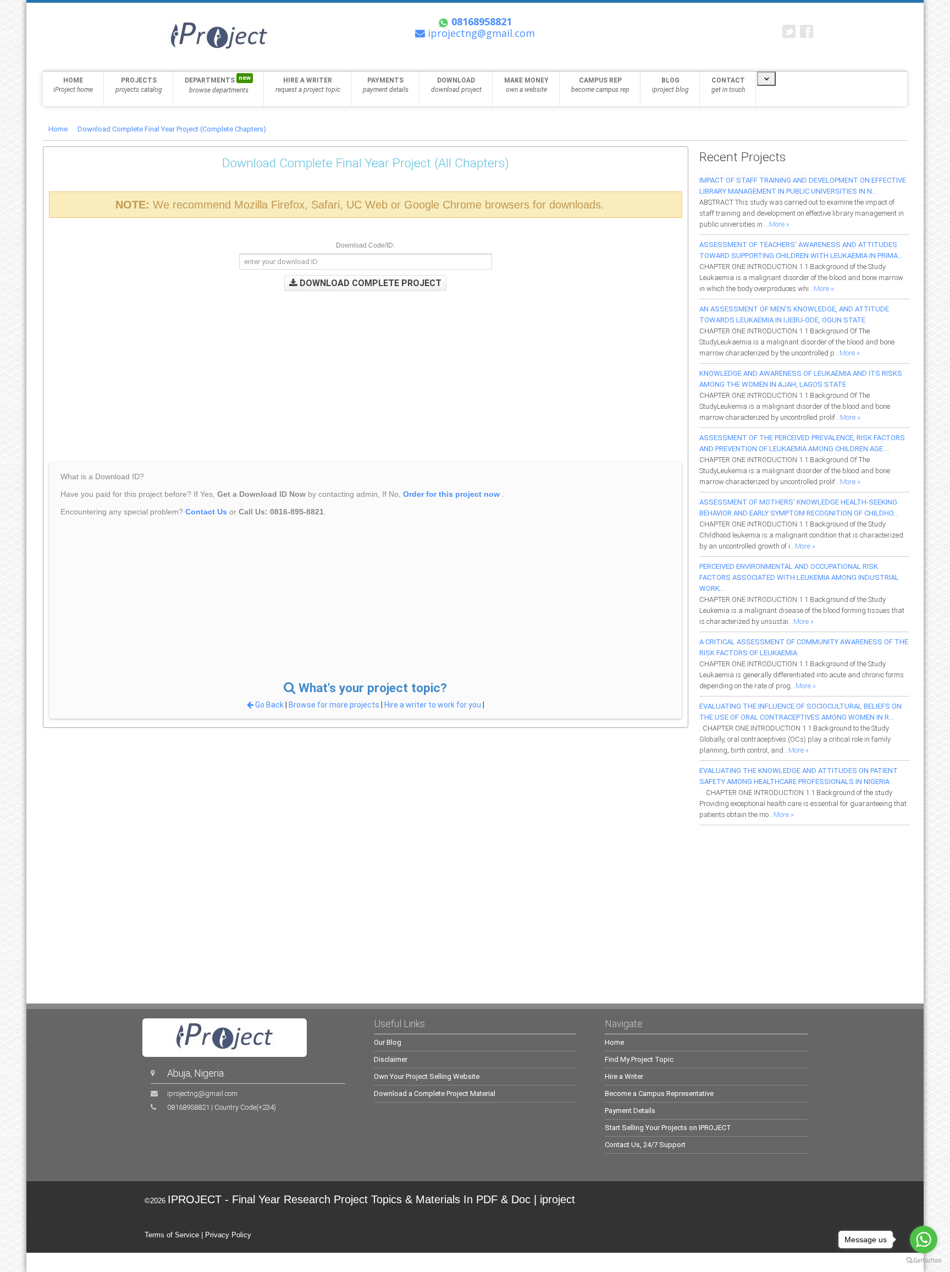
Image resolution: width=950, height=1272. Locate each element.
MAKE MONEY (526, 85)
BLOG (670, 85)
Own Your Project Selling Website (426, 1076)
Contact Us (206, 511)
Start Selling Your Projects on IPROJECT (668, 1127)
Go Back (269, 704)
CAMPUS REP (600, 85)
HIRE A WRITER (307, 85)
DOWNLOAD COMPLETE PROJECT (369, 283)
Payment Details (630, 1110)
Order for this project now (451, 494)
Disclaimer (390, 1059)
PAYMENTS (385, 85)
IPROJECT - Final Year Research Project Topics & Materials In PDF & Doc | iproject (371, 1199)
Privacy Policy (228, 1235)
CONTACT (728, 85)
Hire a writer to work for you (432, 704)
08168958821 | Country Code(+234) (221, 1107)
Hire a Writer (624, 1076)
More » (779, 224)
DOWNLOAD (456, 85)
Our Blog (387, 1042)
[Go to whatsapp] (923, 1239)
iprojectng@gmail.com (202, 1093)
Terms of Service (172, 1235)
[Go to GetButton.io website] (923, 1260)
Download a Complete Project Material (434, 1093)
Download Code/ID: (365, 245)
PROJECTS (138, 85)
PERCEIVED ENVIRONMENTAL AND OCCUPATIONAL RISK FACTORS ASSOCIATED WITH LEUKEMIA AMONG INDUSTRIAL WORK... (799, 577)
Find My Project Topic (639, 1059)
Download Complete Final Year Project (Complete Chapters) (172, 129)
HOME (73, 85)
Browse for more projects (335, 704)
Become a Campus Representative (659, 1093)
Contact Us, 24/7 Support (645, 1145)
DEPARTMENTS (218, 84)
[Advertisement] (277, 368)
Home (58, 129)
